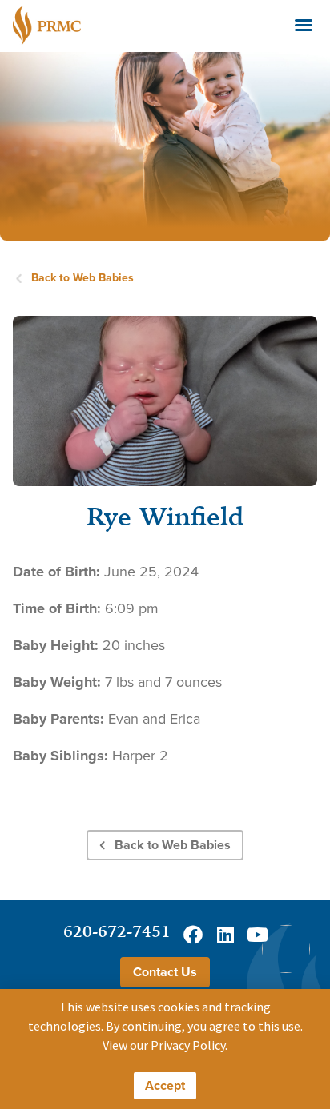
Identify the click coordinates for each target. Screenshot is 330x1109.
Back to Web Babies (82, 277)
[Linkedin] (225, 934)
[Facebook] (193, 934)
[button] (303, 24)
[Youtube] (257, 934)
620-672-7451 (117, 931)
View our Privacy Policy (164, 1045)
